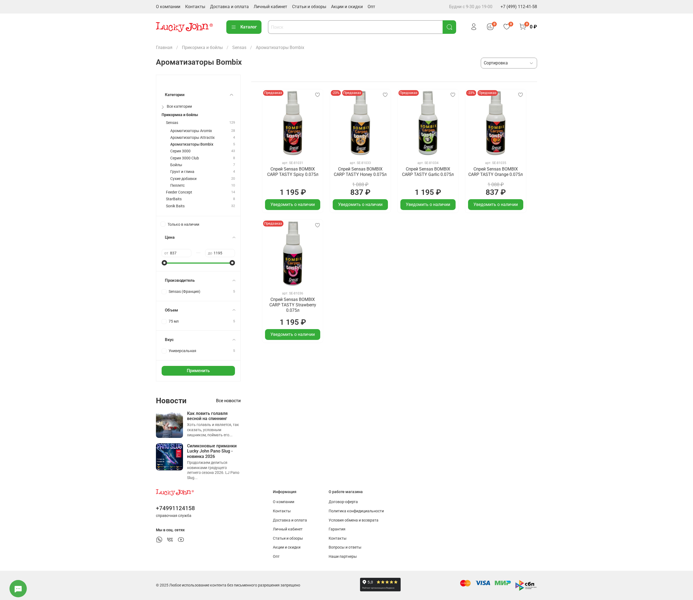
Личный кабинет (270, 6)
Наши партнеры (343, 556)
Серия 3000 (180, 151)
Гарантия (337, 529)
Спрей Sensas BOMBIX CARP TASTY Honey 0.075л (360, 171)
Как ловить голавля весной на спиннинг (207, 416)
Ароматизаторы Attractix (192, 137)
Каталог (248, 26)
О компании (168, 6)
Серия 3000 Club (184, 158)
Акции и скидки (347, 6)
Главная (164, 47)
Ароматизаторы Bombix (191, 144)
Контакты (195, 6)
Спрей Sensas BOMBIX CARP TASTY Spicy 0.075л (292, 171)
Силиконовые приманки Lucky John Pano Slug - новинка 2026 (212, 451)
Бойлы (176, 165)
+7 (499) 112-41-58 (519, 6)
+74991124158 (175, 508)
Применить (198, 370)
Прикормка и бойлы (202, 47)
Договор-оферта (343, 502)
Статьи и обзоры (309, 6)
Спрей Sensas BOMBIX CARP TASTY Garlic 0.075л (428, 171)
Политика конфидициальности (356, 511)
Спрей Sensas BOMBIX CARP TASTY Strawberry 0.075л (292, 305)
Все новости (228, 400)
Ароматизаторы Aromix (191, 131)
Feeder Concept (179, 192)
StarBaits (174, 199)
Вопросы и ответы (345, 547)
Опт (371, 6)
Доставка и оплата (229, 6)
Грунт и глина (182, 171)
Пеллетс (177, 185)
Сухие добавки (183, 178)
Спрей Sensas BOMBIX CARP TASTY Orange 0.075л (495, 171)
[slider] (164, 263)
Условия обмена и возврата (353, 520)
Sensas (239, 47)
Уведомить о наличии (292, 204)
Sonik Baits (175, 206)
